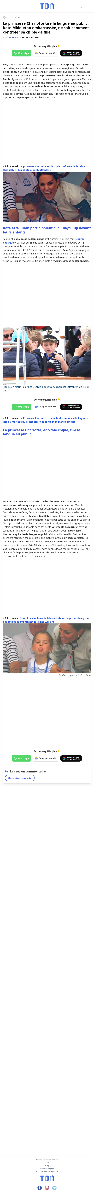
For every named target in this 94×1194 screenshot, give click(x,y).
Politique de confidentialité (47, 1171)
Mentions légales (47, 1168)
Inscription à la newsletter (47, 1159)
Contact (47, 1162)
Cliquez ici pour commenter (20, 778)
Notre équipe (47, 1165)
